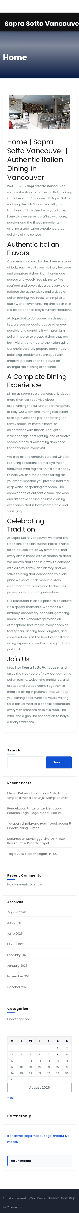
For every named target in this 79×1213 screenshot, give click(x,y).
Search (13, 750)
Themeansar (16, 1207)
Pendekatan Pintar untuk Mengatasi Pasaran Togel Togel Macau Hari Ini (35, 810)
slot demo (15, 1136)
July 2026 (14, 923)
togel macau (33, 1136)
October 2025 (17, 987)
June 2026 (15, 933)
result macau (21, 1161)
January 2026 (17, 965)
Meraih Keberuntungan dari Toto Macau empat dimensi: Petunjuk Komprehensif (37, 795)
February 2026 (18, 955)
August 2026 (16, 912)
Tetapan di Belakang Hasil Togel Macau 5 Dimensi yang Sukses (39, 825)
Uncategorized (18, 1019)
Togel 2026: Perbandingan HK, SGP (33, 854)
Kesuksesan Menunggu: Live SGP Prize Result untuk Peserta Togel (36, 840)
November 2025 (19, 976)
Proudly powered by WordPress (24, 1198)
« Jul (10, 1097)
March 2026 (16, 944)
